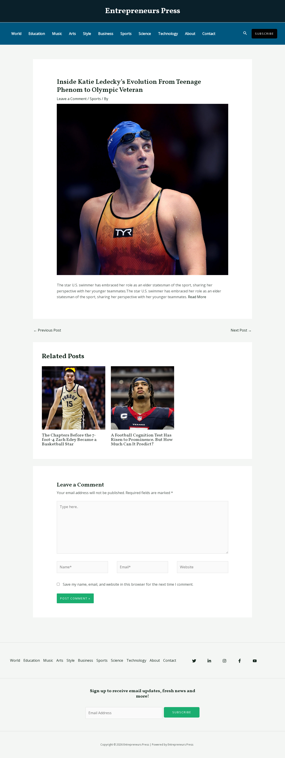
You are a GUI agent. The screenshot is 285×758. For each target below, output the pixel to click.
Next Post (241, 330)
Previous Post (47, 330)
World (16, 33)
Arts (72, 33)
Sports (126, 33)
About (190, 33)
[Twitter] (194, 661)
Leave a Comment (72, 98)
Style (87, 33)
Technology (168, 33)
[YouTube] (255, 661)
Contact (208, 33)
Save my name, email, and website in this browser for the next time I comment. (128, 584)
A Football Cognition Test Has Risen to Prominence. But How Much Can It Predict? (142, 439)
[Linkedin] (209, 661)
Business (105, 33)
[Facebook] (240, 661)
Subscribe (181, 712)
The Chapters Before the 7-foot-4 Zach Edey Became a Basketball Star (69, 439)
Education (36, 33)
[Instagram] (224, 661)
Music (57, 33)
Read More (197, 296)
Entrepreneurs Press (142, 11)
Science (145, 33)
